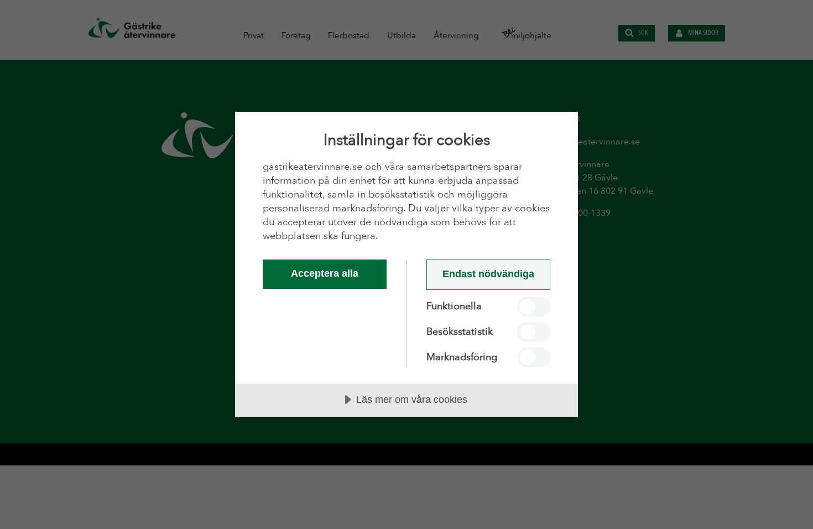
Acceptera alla (324, 273)
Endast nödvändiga (488, 273)
